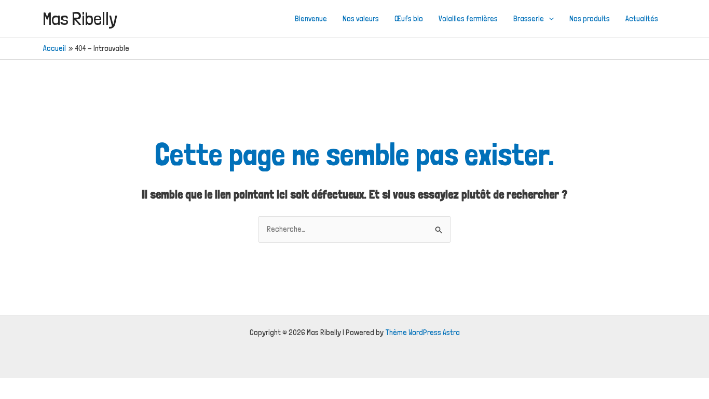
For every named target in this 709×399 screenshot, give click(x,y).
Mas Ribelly (80, 18)
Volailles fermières (468, 18)
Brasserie (528, 18)
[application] (549, 19)
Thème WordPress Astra (422, 332)
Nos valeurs (361, 18)
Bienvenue (311, 18)
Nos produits (589, 18)
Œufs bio (408, 18)
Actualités (641, 18)
